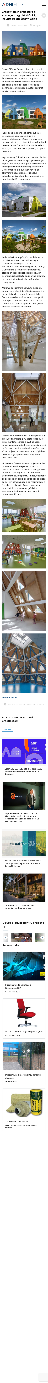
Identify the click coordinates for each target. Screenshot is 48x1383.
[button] (9, 937)
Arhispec (37, 25)
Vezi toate (7, 729)
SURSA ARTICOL (10, 697)
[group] (21, 937)
